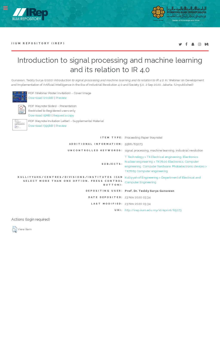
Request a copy (63, 115)
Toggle (7, 8)
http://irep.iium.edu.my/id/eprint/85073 (153, 210)
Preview (61, 97)
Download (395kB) (40, 125)
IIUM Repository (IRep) (38, 43)
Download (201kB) (40, 97)
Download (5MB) (39, 115)
